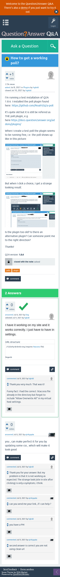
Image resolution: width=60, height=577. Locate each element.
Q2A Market (22, 572)
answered (9, 315)
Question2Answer (21, 574)
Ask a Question (24, 46)
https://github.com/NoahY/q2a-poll (32, 105)
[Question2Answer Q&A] (30, 32)
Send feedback (10, 569)
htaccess (36, 347)
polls (8, 270)
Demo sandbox (27, 569)
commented (11, 379)
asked (7, 87)
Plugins (26, 87)
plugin (16, 270)
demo (24, 7)
